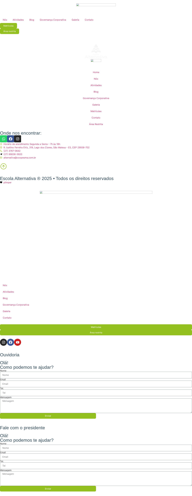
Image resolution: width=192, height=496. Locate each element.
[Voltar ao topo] (3, 166)
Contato (89, 19)
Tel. (2, 388)
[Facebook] (10, 138)
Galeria (75, 19)
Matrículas (96, 111)
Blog (31, 19)
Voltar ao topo (24, 167)
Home (96, 72)
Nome (3, 370)
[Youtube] (17, 342)
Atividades (18, 19)
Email (3, 379)
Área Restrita (96, 124)
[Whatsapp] (3, 138)
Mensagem (6, 397)
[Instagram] (17, 138)
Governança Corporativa (53, 19)
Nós (5, 19)
